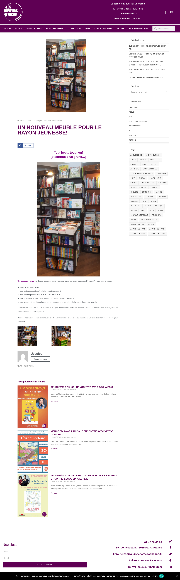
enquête (134, 192)
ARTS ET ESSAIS (135, 125)
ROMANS (132, 140)
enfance (155, 187)
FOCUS (18, 28)
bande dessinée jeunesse (141, 173)
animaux (134, 164)
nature (133, 210)
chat (132, 178)
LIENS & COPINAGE (103, 28)
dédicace (162, 183)
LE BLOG (120, 28)
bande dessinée (150, 169)
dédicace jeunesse (138, 187)
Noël (143, 210)
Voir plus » (54, 401)
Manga (148, 206)
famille (159, 192)
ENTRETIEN (133, 107)
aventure (134, 169)
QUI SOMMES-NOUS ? (138, 28)
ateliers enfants (149, 164)
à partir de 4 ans (156, 229)
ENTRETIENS (75, 28)
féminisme (150, 196)
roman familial (137, 224)
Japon (153, 201)
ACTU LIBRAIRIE (27, 366)
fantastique (136, 196)
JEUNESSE (132, 135)
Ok (161, 576)
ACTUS (7, 28)
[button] (25, 145)
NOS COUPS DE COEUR (138, 121)
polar (160, 210)
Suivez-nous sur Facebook (145, 560)
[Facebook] (165, 12)
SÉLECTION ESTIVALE (55, 28)
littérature (135, 206)
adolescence (136, 155)
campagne (161, 173)
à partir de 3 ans (137, 229)
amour (143, 159)
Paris (151, 210)
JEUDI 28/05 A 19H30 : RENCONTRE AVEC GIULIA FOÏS (82, 387)
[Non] (176, 576)
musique (159, 206)
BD (130, 130)
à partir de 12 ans (157, 233)
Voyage (151, 224)
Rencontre (157, 215)
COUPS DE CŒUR (34, 28)
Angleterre (155, 159)
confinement (155, 178)
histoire (162, 196)
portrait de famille (139, 215)
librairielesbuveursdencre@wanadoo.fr (137, 554)
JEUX (87, 28)
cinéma (142, 178)
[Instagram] (171, 12)
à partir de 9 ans (137, 233)
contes (133, 183)
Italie (144, 201)
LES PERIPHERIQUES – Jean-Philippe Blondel (146, 77)
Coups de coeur (40, 359)
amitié (133, 159)
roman (133, 220)
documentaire (147, 183)
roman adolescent (149, 220)
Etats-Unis (147, 192)
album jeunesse (153, 155)
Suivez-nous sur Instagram (145, 566)
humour (134, 201)
